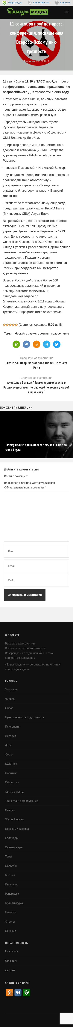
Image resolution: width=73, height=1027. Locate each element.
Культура (11, 763)
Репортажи (12, 893)
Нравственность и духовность (24, 717)
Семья (9, 754)
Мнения (10, 875)
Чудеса (10, 698)
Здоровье (11, 689)
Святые (10, 810)
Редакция (29, 61)
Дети (8, 745)
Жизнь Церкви (14, 819)
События (11, 865)
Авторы (10, 970)
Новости (10, 912)
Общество (12, 782)
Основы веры (14, 847)
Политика (11, 773)
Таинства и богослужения (21, 800)
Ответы (10, 921)
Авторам (11, 960)
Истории (10, 930)
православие (60, 333)
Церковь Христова (17, 828)
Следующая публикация (36, 385)
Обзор (9, 708)
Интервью (11, 884)
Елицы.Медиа (14, 2)
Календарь (12, 837)
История (10, 735)
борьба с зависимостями (32, 333)
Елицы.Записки (41, 2)
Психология (12, 726)
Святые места (14, 791)
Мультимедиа (14, 903)
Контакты (12, 951)
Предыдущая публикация (36, 363)
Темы (8, 856)
